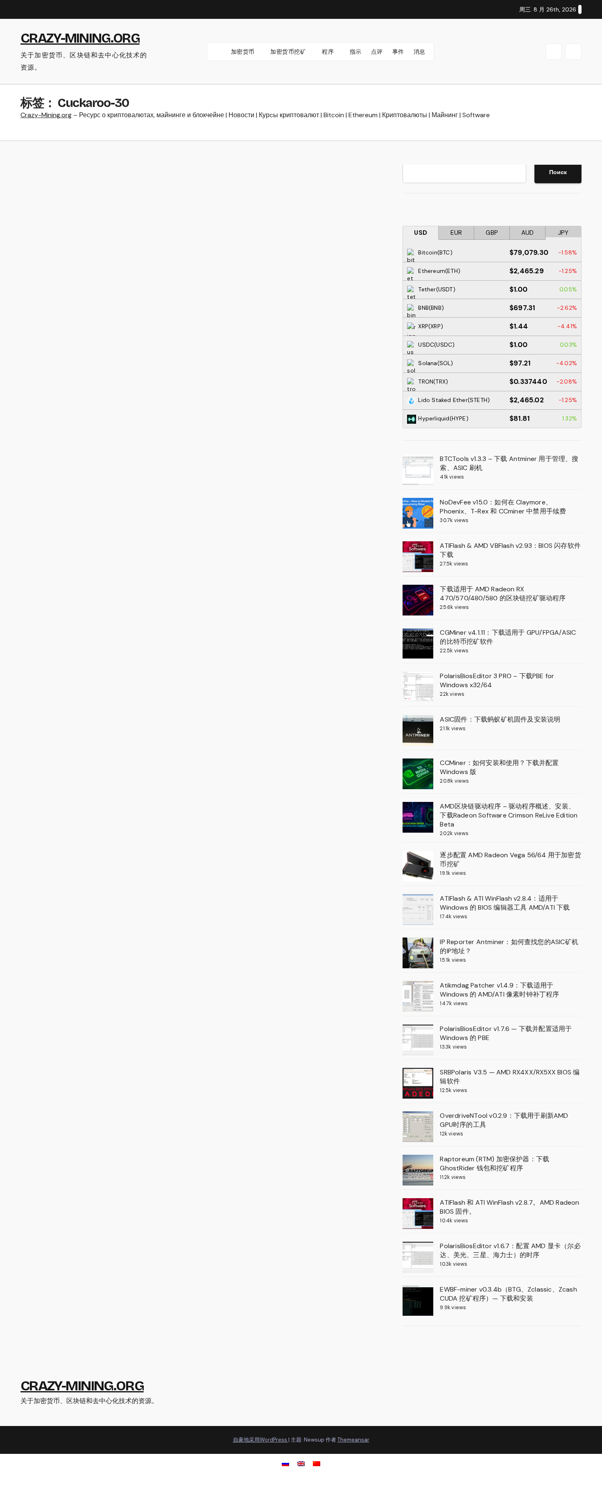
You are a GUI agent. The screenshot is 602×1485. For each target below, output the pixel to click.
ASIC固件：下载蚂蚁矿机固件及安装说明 (500, 719)
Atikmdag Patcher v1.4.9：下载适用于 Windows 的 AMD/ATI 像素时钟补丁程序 (499, 990)
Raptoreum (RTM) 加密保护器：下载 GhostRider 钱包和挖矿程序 (494, 1163)
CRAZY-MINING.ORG (80, 38)
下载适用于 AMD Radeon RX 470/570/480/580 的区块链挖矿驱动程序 (503, 593)
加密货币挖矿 (289, 51)
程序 (329, 51)
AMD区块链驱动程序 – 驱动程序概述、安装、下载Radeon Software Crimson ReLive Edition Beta (508, 815)
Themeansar (353, 1439)
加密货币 (244, 51)
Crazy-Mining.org (46, 115)
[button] (553, 51)
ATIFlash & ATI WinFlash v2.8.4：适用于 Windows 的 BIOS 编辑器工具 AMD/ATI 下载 (505, 903)
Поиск (558, 172)
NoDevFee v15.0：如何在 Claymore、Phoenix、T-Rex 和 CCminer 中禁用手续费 (503, 506)
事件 (398, 51)
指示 (356, 51)
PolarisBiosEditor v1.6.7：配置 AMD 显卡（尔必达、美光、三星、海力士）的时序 (510, 1250)
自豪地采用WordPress (260, 1439)
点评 (377, 51)
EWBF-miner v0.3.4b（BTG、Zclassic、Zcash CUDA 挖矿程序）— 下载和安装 (508, 1294)
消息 (419, 51)
